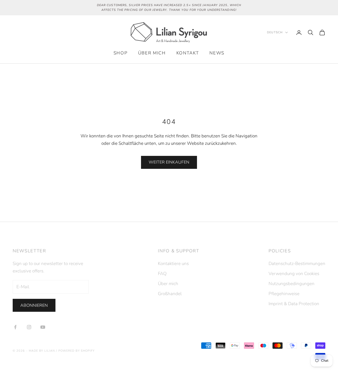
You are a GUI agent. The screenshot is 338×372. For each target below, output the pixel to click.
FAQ (162, 274)
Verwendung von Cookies (294, 274)
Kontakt (187, 53)
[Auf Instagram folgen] (29, 327)
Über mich (152, 53)
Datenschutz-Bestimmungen (297, 264)
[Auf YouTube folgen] (42, 327)
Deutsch (275, 32)
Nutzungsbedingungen (291, 284)
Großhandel (170, 294)
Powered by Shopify (76, 351)
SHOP (121, 53)
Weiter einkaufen (169, 162)
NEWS (216, 53)
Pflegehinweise (284, 294)
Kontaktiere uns (173, 264)
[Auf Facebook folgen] (15, 327)
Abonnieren (34, 305)
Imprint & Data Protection (294, 304)
